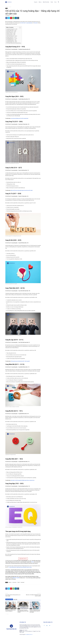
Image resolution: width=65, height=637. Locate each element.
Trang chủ (6, 6)
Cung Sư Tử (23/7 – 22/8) (11, 33)
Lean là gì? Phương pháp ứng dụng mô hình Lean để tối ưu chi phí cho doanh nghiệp (35, 611)
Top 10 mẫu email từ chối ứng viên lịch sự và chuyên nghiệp (12, 595)
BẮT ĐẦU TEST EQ (23, 558)
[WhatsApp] (13, 18)
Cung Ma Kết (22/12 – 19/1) (11, 39)
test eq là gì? (22, 582)
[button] (58, 2)
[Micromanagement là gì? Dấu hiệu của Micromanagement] (10, 605)
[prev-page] (6, 614)
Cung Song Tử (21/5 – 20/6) (11, 31)
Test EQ (18, 582)
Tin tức (6, 8)
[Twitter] (9, 18)
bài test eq (9, 582)
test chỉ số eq (14, 582)
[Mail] (50, 626)
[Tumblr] (18, 18)
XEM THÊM (15, 599)
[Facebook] (6, 18)
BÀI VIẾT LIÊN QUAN (9, 599)
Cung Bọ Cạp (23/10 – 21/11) (11, 37)
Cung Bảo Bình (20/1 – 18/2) (12, 40)
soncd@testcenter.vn (29, 634)
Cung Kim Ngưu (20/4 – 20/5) (11, 30)
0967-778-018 (25, 630)
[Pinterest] (11, 18)
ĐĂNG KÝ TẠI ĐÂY (16, 577)
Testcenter (8, 15)
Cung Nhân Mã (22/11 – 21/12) (12, 38)
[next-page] (7, 614)
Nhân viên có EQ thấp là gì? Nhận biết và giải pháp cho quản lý (33, 595)
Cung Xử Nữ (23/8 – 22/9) (11, 34)
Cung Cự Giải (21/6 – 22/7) (11, 32)
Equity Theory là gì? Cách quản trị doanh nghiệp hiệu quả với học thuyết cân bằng (23, 611)
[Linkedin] (16, 18)
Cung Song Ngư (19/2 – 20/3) (12, 41)
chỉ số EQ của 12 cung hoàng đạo (26, 22)
